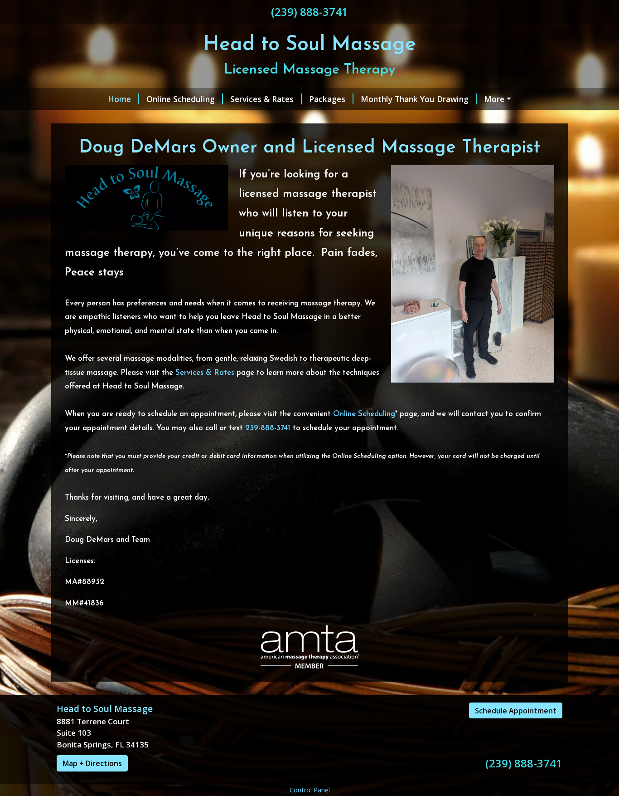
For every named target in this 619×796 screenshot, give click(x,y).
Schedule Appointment (515, 711)
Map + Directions (92, 763)
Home (119, 98)
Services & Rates (262, 98)
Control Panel (310, 790)
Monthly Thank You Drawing (415, 98)
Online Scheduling (180, 98)
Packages (327, 98)
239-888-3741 (267, 428)
